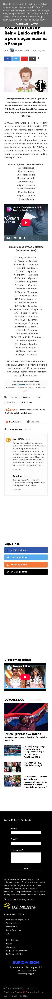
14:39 (28, 439)
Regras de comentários (16, 950)
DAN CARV (18, 439)
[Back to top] (45, 992)
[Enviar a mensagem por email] (32, 59)
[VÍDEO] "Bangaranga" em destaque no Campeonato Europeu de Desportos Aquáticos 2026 (35, 752)
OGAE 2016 (10, 402)
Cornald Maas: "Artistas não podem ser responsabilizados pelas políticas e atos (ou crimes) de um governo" (35, 782)
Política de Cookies (15, 954)
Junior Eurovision (13, 930)
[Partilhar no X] (16, 59)
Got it (34, 24)
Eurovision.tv (11, 926)
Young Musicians (13, 923)
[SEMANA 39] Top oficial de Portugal (33, 764)
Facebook (21, 384)
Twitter (29, 384)
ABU (8, 933)
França (26, 397)
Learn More (21, 24)
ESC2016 (14, 397)
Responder (17, 469)
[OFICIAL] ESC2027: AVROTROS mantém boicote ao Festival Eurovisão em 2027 (25, 737)
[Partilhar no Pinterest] (24, 59)
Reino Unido (26, 402)
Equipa (9, 943)
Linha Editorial (12, 940)
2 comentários (13, 429)
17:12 (25, 476)
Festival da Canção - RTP (17, 919)
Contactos (10, 947)
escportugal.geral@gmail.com (20, 899)
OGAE (38, 397)
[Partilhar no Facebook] (8, 59)
